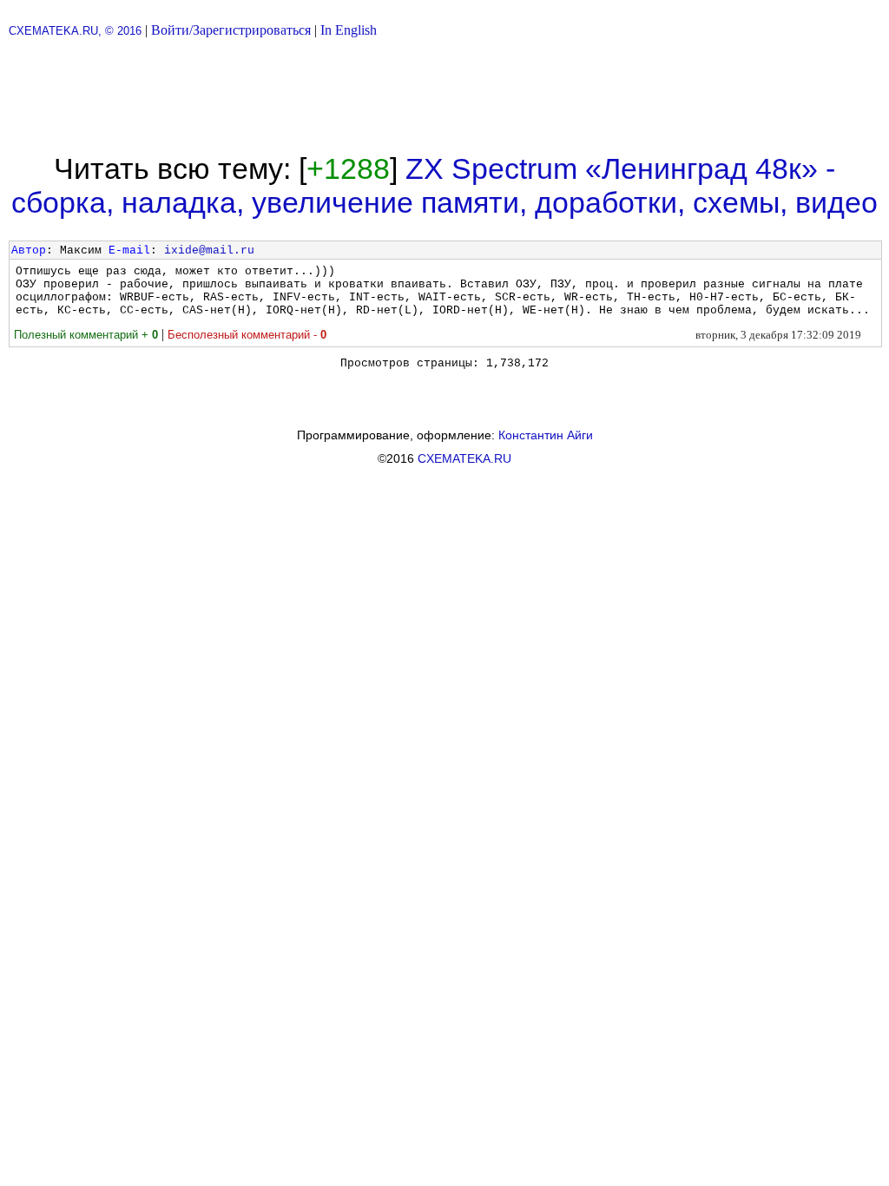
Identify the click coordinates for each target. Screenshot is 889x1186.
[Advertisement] (444, 95)
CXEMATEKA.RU (464, 458)
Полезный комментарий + (86, 334)
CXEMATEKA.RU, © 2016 (75, 30)
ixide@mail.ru (209, 250)
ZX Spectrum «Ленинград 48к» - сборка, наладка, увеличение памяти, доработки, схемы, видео (444, 185)
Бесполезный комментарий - (247, 334)
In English (348, 30)
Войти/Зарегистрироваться (231, 30)
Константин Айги (545, 435)
